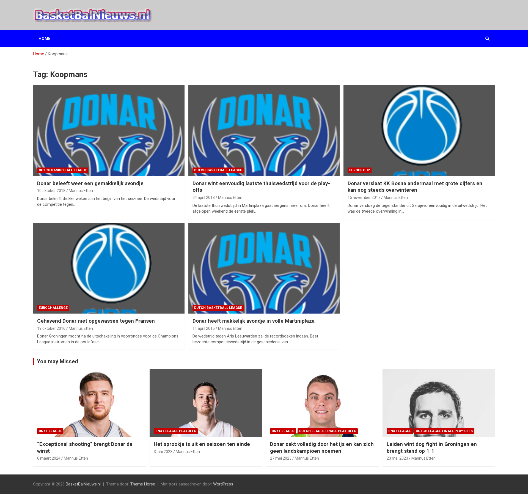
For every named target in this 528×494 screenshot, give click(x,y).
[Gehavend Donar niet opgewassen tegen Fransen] (108, 268)
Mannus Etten (81, 190)
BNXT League (50, 431)
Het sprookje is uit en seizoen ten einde (202, 444)
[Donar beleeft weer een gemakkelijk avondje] (108, 130)
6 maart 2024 (49, 458)
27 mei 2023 (281, 458)
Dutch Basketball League (63, 170)
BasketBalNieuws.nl (83, 484)
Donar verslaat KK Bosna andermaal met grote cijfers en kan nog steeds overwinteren (415, 186)
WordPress (223, 484)
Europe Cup (359, 170)
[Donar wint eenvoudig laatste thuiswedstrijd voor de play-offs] (264, 130)
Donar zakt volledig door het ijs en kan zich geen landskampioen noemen (322, 447)
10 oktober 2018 (51, 190)
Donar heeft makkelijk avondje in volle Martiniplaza (254, 321)
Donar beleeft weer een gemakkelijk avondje (90, 183)
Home (44, 38)
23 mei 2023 (397, 458)
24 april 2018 (204, 197)
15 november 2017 (364, 197)
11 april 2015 (204, 328)
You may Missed (57, 361)
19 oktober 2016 (51, 328)
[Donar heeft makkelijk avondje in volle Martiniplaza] (264, 268)
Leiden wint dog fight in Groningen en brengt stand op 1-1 (432, 447)
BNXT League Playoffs (175, 431)
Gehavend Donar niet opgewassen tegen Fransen (96, 321)
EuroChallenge (53, 308)
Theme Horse (142, 484)
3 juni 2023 (163, 451)
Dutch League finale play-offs (327, 431)
